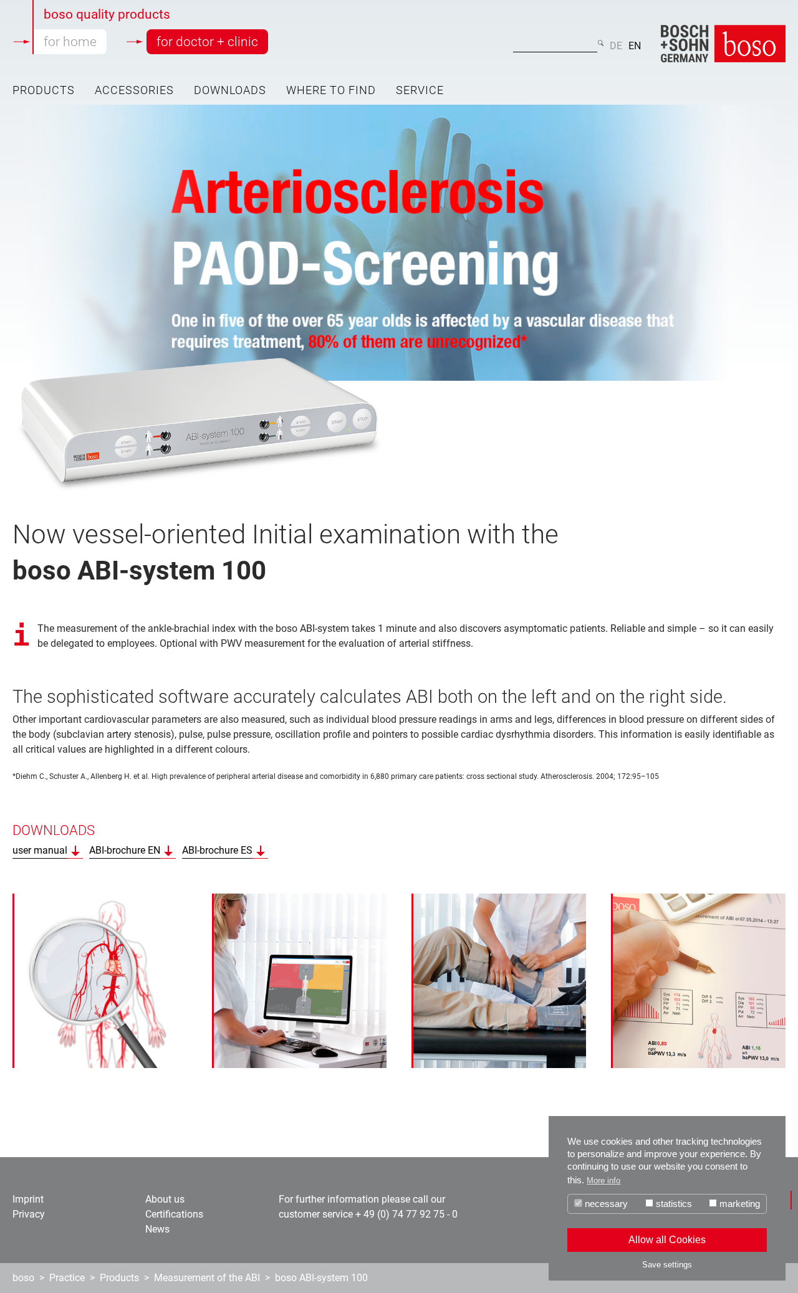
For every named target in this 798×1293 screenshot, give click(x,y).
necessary (605, 1203)
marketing (738, 1203)
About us (165, 1199)
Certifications (174, 1214)
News (157, 1229)
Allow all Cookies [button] (667, 1239)
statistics (672, 1203)
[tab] (99, 981)
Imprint (28, 1199)
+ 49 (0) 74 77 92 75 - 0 (406, 1214)
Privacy (28, 1214)
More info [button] (603, 1180)
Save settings (667, 1264)
